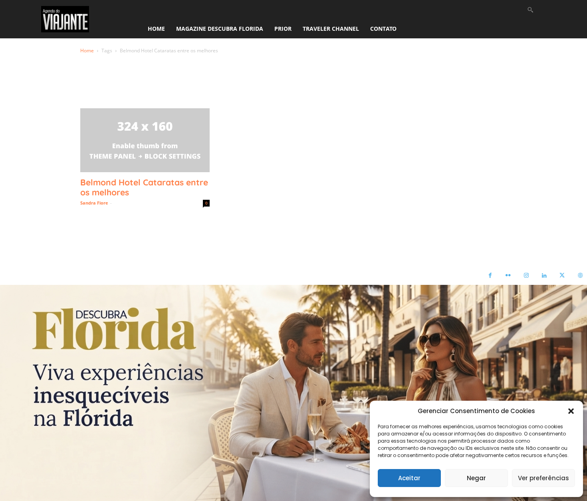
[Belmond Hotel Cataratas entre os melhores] (145, 140)
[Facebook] (490, 276)
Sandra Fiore (94, 203)
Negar (476, 478)
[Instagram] (526, 276)
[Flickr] (508, 276)
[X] (562, 276)
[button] (571, 411)
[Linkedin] (544, 276)
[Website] (580, 276)
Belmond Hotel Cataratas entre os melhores (144, 187)
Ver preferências (543, 478)
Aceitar (409, 478)
